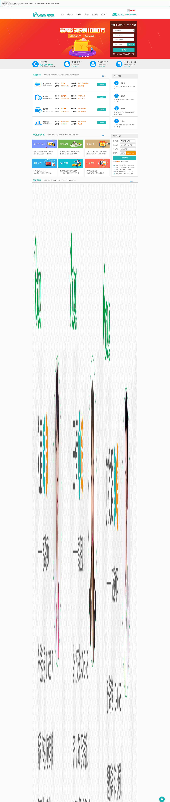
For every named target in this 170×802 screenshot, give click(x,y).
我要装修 (90, 144)
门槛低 (123, 121)
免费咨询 (102, 84)
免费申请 (123, 50)
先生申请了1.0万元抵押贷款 (126, 167)
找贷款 (86, 14)
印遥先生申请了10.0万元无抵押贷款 (129, 165)
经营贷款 (90, 163)
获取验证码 (131, 44)
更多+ (103, 76)
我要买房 (64, 144)
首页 (62, 14)
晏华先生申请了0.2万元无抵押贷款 (128, 171)
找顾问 (78, 14)
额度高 (123, 96)
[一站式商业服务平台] (43, 14)
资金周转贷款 (39, 144)
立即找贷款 (74, 66)
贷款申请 (117, 136)
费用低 (123, 109)
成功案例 (70, 14)
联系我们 (104, 14)
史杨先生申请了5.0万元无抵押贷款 (128, 173)
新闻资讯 (95, 14)
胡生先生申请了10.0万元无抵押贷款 (129, 169)
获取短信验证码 (131, 153)
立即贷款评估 (101, 66)
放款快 (123, 83)
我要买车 (64, 163)
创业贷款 (38, 163)
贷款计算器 (127, 66)
